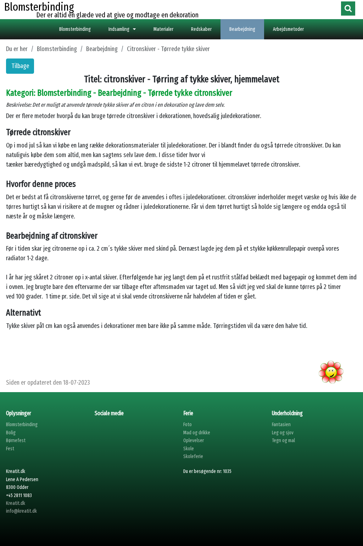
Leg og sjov (283, 433)
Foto (187, 425)
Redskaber (201, 29)
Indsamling (118, 29)
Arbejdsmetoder (288, 29)
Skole (188, 449)
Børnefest (16, 441)
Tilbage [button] (20, 66)
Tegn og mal (283, 441)
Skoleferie (193, 456)
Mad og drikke (196, 433)
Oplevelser (193, 441)
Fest (10, 449)
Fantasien (281, 425)
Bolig (11, 433)
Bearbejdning (242, 29)
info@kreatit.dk (21, 511)
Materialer (163, 29)
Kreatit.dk (15, 503)
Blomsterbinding (75, 29)
